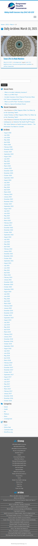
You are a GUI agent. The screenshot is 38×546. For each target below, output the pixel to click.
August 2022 (7, 237)
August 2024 (7, 180)
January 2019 (8, 336)
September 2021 (8, 261)
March (12, 24)
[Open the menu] (35, 17)
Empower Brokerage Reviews (19, 461)
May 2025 (7, 161)
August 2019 (7, 320)
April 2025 (7, 163)
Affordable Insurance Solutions (19, 448)
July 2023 (7, 211)
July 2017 (7, 379)
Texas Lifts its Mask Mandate (14, 59)
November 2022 (8, 230)
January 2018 (8, 365)
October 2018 (8, 344)
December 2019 (8, 310)
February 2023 (8, 223)
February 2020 (8, 306)
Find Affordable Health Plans (19, 463)
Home (2, 24)
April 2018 (7, 358)
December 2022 (8, 227)
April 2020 (7, 301)
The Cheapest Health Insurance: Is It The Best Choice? (19, 515)
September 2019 (8, 317)
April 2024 (7, 189)
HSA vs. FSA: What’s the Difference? (19, 528)
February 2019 (8, 334)
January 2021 (8, 280)
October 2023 (8, 204)
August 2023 (7, 208)
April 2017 (7, 386)
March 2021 (7, 275)
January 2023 (8, 225)
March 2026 (7, 144)
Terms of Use (19, 482)
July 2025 (7, 159)
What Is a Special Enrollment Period (15, 104)
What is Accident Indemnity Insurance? (15, 92)
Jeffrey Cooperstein (9, 66)
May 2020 (7, 299)
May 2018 (7, 355)
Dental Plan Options (19, 459)
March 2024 (7, 192)
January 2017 (8, 393)
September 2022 (8, 235)
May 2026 (7, 140)
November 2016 (8, 398)
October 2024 (8, 175)
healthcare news (8, 64)
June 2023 (7, 213)
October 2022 (8, 232)
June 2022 (7, 242)
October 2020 (8, 287)
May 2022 (7, 244)
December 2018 (8, 339)
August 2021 (7, 263)
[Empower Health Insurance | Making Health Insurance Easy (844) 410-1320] (19, 5)
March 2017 (7, 389)
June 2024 (7, 185)
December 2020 (8, 282)
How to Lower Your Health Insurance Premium (19, 517)
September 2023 (8, 206)
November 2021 (8, 256)
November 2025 (8, 149)
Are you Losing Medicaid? (19, 450)
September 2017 (8, 374)
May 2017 (7, 384)
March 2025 (7, 166)
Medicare (6, 414)
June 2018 (7, 353)
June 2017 (7, 382)
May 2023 (7, 216)
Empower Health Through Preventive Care (19, 524)
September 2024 (8, 178)
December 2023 (8, 199)
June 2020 (7, 296)
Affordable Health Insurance (19, 444)
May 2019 (7, 327)
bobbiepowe (7, 122)
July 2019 (7, 322)
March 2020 (7, 303)
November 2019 (8, 313)
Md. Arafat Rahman (9, 124)
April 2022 (7, 246)
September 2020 (8, 289)
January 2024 (8, 197)
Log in (5, 425)
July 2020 (7, 294)
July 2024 (7, 182)
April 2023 (7, 218)
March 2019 (7, 332)
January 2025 (8, 168)
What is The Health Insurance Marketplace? (19, 531)
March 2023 (7, 220)
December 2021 (8, 253)
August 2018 (7, 348)
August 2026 (7, 133)
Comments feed (8, 429)
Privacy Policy (19, 476)
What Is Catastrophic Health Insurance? (19, 522)
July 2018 (7, 351)
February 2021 (8, 277)
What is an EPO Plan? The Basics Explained (17, 102)
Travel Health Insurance (19, 511)
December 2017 (8, 367)
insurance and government (19, 64)
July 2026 (7, 135)
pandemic (29, 64)
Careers (19, 455)
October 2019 (8, 315)
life (5, 411)
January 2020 (8, 308)
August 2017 (7, 377)
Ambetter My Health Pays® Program (24, 119)
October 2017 (8, 372)
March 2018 (7, 360)
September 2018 (8, 346)
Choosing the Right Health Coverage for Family (19, 533)
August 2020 (7, 291)
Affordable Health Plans (19, 446)
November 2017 (8, 370)
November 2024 (8, 173)
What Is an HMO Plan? (11, 95)
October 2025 (8, 152)
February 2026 (8, 147)
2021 (7, 24)
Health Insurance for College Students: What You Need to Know (19, 513)
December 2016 (8, 396)
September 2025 (8, 154)
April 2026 (7, 142)
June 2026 (7, 137)
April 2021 (7, 272)
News (5, 416)
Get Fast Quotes (19, 467)
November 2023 (8, 201)
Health (6, 409)
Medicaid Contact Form (19, 471)
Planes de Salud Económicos (19, 473)
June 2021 (7, 268)
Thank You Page (19, 488)
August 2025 (7, 156)
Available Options (19, 452)
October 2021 (8, 258)
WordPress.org (8, 432)
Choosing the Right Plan (19, 457)
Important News (19, 469)
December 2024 (8, 171)
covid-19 (28, 62)
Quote (19, 478)
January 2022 (8, 251)
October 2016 (8, 400)
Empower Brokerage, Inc (21, 543)
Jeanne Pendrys (8, 115)
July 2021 (7, 265)
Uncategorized (17, 62)
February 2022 (8, 249)
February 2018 (8, 363)
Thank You (19, 484)
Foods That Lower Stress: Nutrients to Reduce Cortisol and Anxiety (19, 520)
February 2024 (8, 194)
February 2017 (8, 391)
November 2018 (8, 341)
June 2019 (7, 325)
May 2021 (7, 270)
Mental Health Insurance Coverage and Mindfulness (19, 509)
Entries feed (7, 427)
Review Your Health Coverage (19, 480)
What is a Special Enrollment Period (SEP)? (19, 526)
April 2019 (7, 329)
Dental (6, 407)
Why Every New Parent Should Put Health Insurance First (19, 535)
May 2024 (7, 187)
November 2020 (8, 284)
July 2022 (7, 239)
